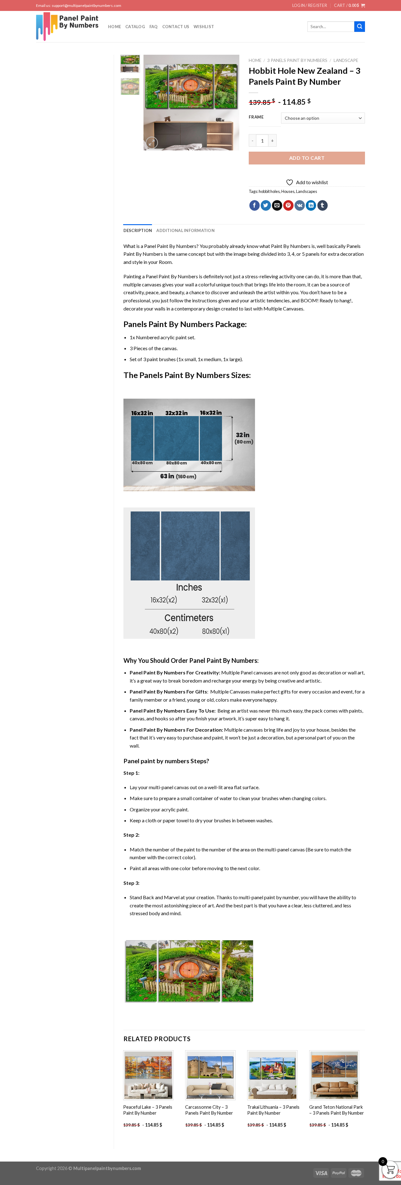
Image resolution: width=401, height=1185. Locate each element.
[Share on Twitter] (266, 205)
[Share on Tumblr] (322, 205)
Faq (153, 26)
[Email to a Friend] (277, 205)
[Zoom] (152, 143)
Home (114, 26)
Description (137, 230)
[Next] (229, 102)
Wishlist (204, 26)
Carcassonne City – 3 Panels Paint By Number (209, 1110)
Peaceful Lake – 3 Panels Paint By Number (147, 1110)
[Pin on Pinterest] (288, 205)
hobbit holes (269, 191)
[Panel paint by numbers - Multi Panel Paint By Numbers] (67, 26)
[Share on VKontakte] (299, 205)
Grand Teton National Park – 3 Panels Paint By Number (336, 1110)
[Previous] (153, 102)
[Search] (359, 26)
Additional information (185, 230)
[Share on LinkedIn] (311, 205)
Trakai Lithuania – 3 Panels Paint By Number (273, 1110)
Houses (287, 191)
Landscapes (306, 191)
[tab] (137, 230)
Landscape (346, 60)
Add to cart (307, 158)
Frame (256, 117)
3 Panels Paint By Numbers (297, 60)
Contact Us (176, 26)
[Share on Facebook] (254, 205)
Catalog (135, 26)
